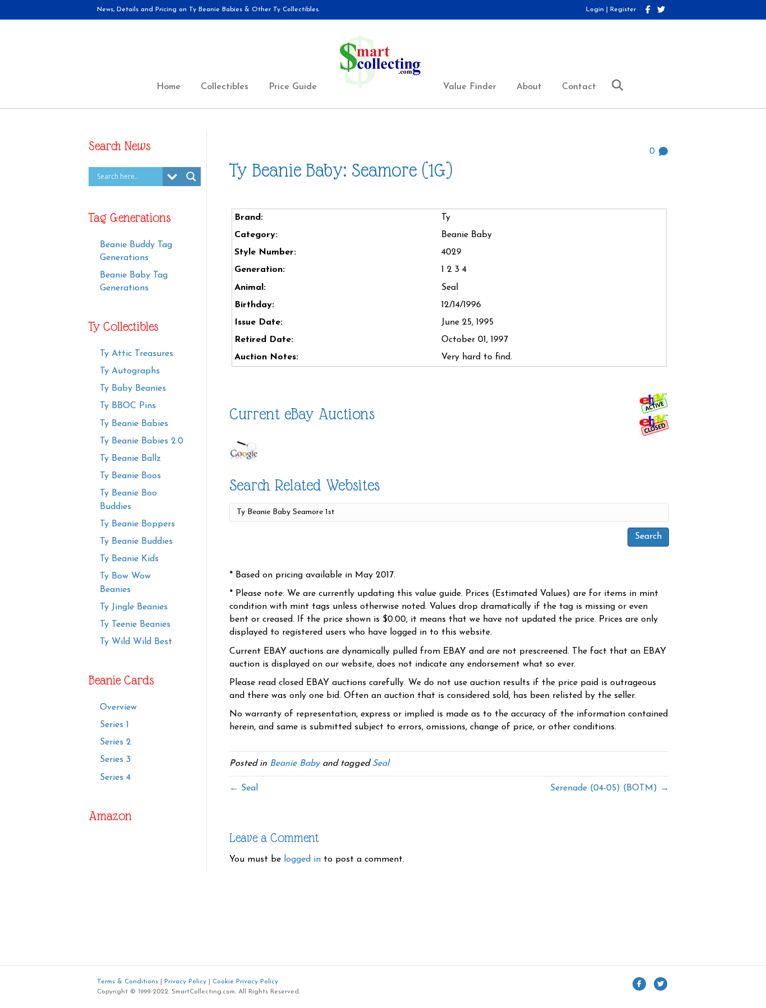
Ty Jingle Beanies (134, 607)
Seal (380, 763)
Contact (579, 86)
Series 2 (115, 742)
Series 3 (115, 759)
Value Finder (469, 86)
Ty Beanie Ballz (130, 458)
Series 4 (115, 777)
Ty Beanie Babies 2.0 (141, 441)
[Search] (613, 85)
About (529, 86)
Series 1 (114, 724)
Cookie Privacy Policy (245, 981)
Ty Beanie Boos (130, 475)
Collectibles (224, 86)
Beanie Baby (295, 763)
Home (168, 86)
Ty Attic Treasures (136, 353)
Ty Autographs (130, 371)
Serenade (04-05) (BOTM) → (609, 788)
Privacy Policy (185, 981)
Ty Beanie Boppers (137, 524)
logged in (302, 859)
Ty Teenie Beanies (135, 624)
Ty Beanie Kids (129, 558)
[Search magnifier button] (191, 176)
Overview (118, 707)
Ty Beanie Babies (134, 423)
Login (595, 9)
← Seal (243, 788)
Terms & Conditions (127, 981)
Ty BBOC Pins (128, 405)
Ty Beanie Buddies (136, 541)
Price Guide (293, 86)
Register (623, 9)
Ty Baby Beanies (133, 388)
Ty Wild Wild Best (136, 641)
